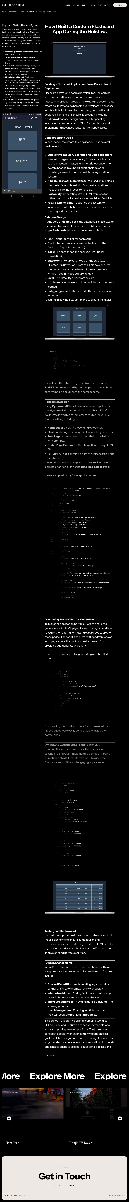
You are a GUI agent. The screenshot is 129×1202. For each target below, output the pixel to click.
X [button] (63, 1185)
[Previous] (9, 1118)
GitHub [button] (57, 1185)
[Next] (120, 1118)
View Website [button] (50, 1055)
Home (4, 11)
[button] (64, 1176)
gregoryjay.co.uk (13, 5)
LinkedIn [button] (71, 1185)
